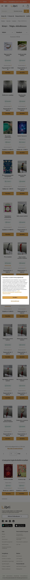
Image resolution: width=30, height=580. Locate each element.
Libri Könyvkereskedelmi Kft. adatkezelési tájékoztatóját (12, 292)
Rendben (15, 297)
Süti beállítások (15, 301)
